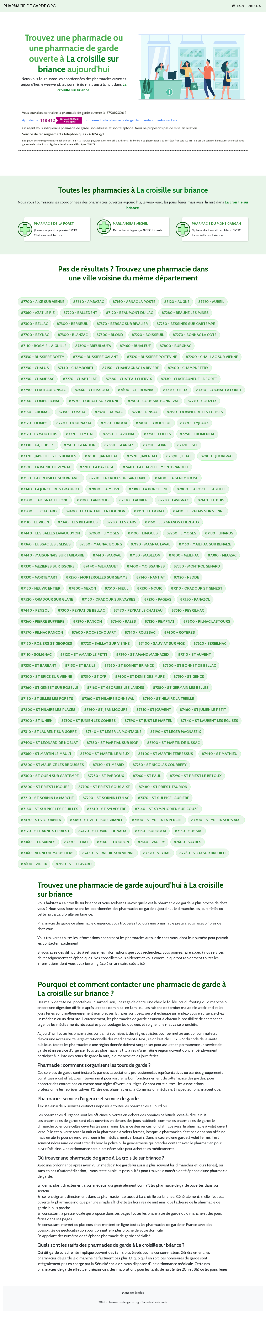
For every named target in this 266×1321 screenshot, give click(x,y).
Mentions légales (133, 1293)
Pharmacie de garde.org (29, 5)
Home (241, 6)
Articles (255, 6)
